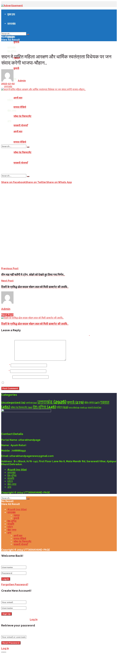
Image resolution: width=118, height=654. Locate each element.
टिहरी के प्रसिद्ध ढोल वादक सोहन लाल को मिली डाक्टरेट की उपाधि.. (35, 323)
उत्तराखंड (11, 23)
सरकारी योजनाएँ (21, 125)
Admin (22, 80)
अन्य (9, 121)
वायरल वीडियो (20, 107)
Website (6, 376)
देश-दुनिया (11, 51)
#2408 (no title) (17, 469)
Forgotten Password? (14, 584)
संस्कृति (83, 407)
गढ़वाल (17, 515)
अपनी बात (18, 97)
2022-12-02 (8, 83)
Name (5, 365)
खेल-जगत (11, 110)
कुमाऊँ (16, 41)
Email (5, 371)
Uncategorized (13, 402)
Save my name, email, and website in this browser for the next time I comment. (55, 382)
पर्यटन (10, 99)
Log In (33, 619)
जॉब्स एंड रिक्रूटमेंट (22, 116)
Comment (7, 359)
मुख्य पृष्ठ (11, 14)
